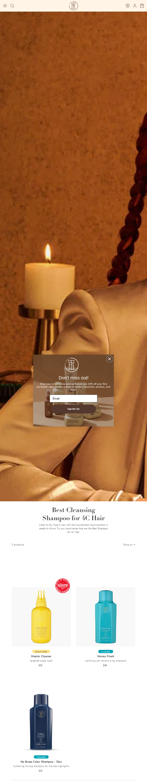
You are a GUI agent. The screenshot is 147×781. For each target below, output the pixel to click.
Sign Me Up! (73, 409)
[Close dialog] (109, 359)
